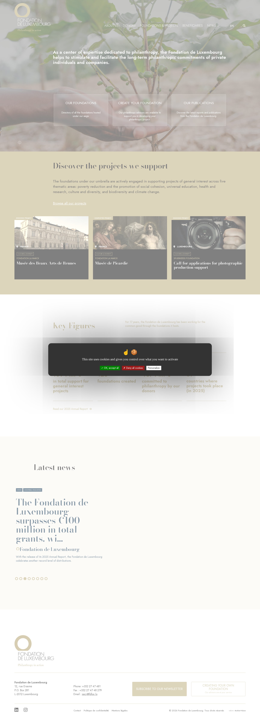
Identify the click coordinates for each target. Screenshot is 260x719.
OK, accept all (111, 368)
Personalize (154, 368)
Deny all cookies (134, 368)
